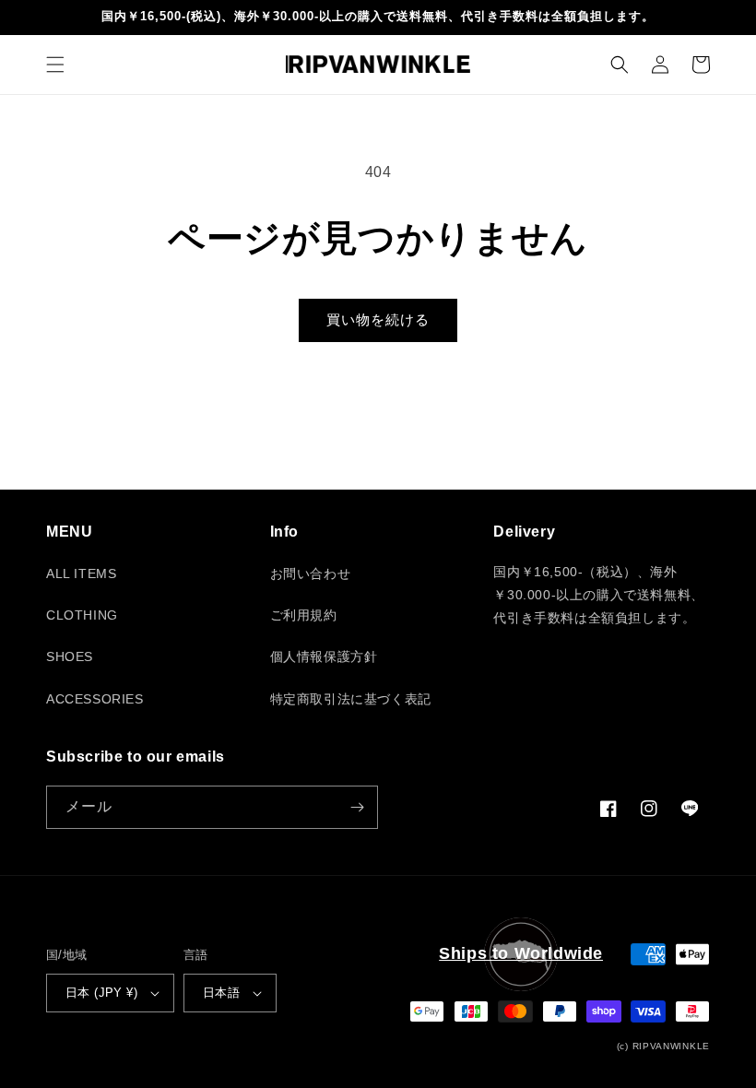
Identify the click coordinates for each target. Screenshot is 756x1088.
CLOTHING (82, 615)
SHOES (69, 656)
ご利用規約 (303, 615)
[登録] (357, 807)
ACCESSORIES (95, 699)
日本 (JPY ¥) (101, 992)
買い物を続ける (378, 319)
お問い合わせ (310, 573)
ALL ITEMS (81, 573)
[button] (55, 64)
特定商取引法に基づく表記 (350, 699)
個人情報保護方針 (324, 656)
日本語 (221, 992)
